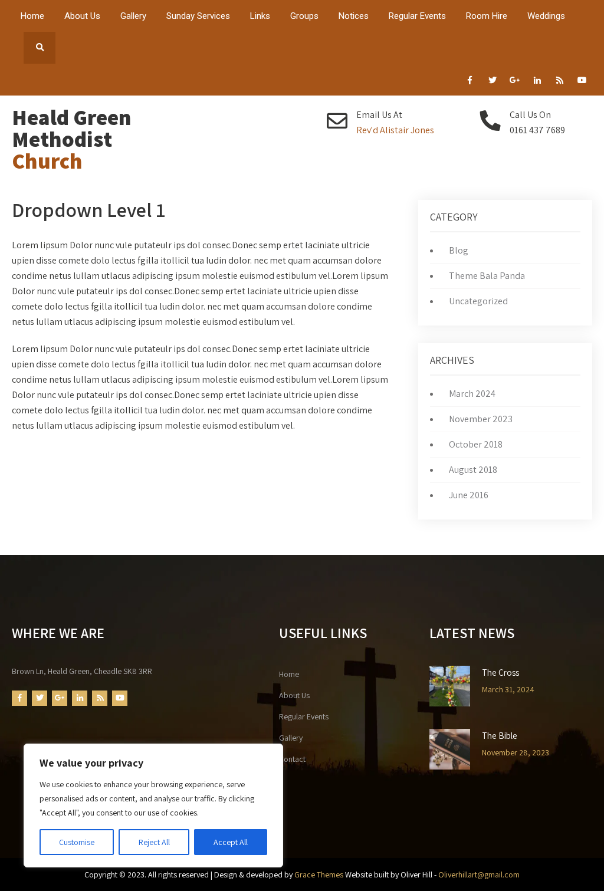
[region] (153, 805)
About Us (82, 16)
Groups (304, 16)
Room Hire (486, 16)
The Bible (499, 736)
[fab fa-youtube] (582, 82)
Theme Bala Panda (487, 275)
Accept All (231, 842)
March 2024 (472, 393)
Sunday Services (198, 16)
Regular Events (417, 16)
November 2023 (481, 419)
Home (32, 16)
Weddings (546, 16)
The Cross (500, 673)
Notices (354, 16)
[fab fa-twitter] (492, 82)
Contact (292, 759)
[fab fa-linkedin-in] (537, 82)
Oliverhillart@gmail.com (479, 874)
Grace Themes (318, 874)
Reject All (154, 842)
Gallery (133, 16)
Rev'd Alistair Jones (395, 130)
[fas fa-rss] (559, 82)
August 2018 (473, 469)
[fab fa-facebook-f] (469, 82)
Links (260, 16)
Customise (76, 842)
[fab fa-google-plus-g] (514, 82)
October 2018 (476, 444)
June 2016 (468, 495)
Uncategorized (478, 301)
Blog (458, 250)
